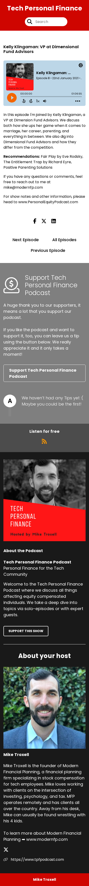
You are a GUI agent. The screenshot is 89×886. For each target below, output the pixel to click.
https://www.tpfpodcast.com (37, 859)
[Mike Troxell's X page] (8, 849)
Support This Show (25, 631)
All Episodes (64, 240)
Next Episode (26, 240)
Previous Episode (48, 250)
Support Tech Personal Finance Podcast (42, 373)
